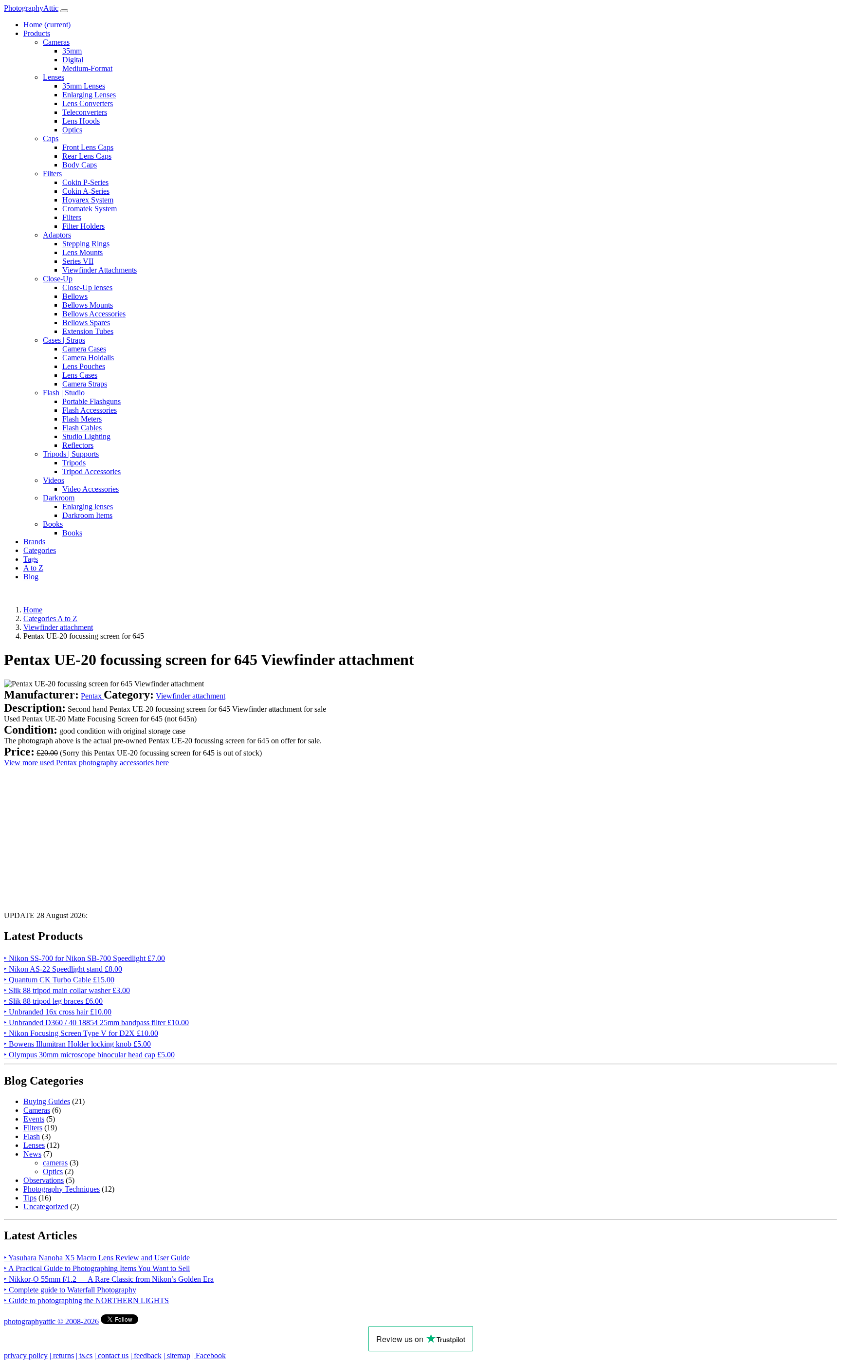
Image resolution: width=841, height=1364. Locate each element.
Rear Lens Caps (86, 156)
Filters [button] (52, 173)
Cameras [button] (56, 42)
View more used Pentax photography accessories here (86, 762)
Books (72, 533)
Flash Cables (82, 428)
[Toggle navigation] (64, 10)
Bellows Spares (86, 322)
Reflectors (77, 445)
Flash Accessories (89, 410)
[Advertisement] (296, 835)
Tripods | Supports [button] (71, 454)
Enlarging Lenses (89, 95)
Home (47, 24)
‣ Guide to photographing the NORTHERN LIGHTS (86, 1300)
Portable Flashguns (91, 401)
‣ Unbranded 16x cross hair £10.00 (57, 1012)
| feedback (146, 1355)
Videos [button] (53, 480)
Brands (34, 541)
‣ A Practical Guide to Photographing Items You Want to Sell (97, 1268)
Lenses (34, 1145)
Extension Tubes (87, 331)
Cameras (36, 1110)
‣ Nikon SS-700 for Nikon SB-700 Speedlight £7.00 (84, 958)
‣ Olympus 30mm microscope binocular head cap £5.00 (89, 1055)
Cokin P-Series (85, 182)
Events (33, 1119)
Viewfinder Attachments (99, 270)
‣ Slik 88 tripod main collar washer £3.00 (67, 990)
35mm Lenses (83, 86)
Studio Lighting (86, 436)
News (32, 1154)
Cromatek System (89, 208)
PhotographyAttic (31, 8)
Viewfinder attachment (190, 696)
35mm (72, 51)
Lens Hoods (81, 121)
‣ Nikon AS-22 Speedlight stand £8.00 (63, 969)
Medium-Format (87, 68)
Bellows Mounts (87, 305)
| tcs (84, 1355)
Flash (31, 1136)
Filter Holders (83, 226)
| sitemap (177, 1355)
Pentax (92, 696)
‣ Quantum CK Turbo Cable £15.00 (59, 980)
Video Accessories (90, 489)
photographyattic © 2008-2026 (51, 1321)
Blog (30, 576)
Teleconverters (84, 112)
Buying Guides (46, 1101)
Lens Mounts (82, 252)
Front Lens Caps (87, 147)
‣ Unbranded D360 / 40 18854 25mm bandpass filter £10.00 (96, 1022)
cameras (55, 1163)
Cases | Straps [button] (64, 340)
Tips (30, 1198)
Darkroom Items (87, 515)
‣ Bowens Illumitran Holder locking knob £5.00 (77, 1044)
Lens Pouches (83, 366)
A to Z (33, 568)
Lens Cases (79, 375)
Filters (71, 217)
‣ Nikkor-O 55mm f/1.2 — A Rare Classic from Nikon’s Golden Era (109, 1279)
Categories (39, 550)
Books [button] (53, 524)
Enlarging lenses (87, 506)
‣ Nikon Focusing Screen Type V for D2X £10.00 (81, 1033)
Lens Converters (87, 103)
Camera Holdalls (88, 357)
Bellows (75, 296)
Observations (43, 1180)
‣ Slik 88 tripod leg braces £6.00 (53, 1001)
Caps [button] (50, 138)
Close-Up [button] (58, 279)
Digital (72, 59)
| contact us (111, 1355)
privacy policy (26, 1355)
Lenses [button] (53, 77)
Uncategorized (45, 1206)
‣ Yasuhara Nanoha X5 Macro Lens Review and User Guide (97, 1257)
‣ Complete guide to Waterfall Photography (70, 1290)
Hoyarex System (87, 200)
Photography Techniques (61, 1189)
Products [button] (36, 33)
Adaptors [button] (57, 235)
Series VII (77, 261)
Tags (30, 559)
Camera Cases (84, 349)
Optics (72, 130)
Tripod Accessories (91, 471)
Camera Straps (84, 384)
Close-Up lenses (87, 287)
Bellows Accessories (94, 314)
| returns (62, 1355)
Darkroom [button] (58, 498)
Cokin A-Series (86, 191)
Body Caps (79, 165)
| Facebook (209, 1355)
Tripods (74, 463)
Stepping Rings (86, 244)
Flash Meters (82, 419)
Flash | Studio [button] (64, 392)
